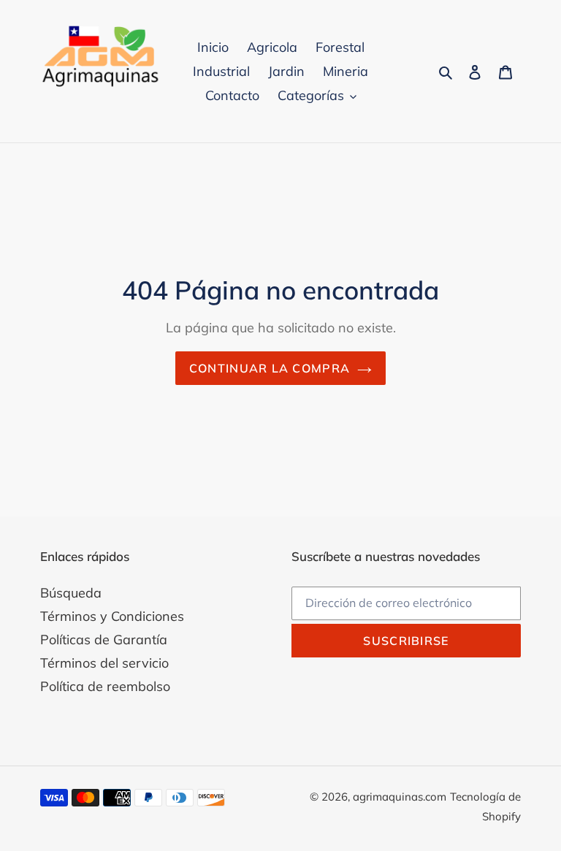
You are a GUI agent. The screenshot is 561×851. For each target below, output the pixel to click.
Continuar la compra (269, 368)
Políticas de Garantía (103, 639)
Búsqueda (71, 592)
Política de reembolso (105, 686)
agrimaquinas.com (399, 797)
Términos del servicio (104, 663)
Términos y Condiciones (112, 616)
